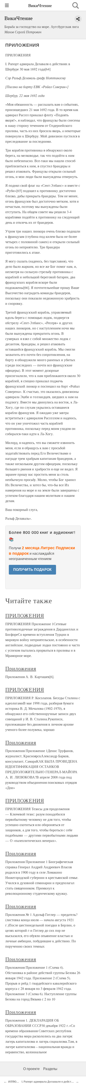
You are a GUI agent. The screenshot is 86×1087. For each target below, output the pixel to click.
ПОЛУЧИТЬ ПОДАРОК (32, 569)
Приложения (20, 668)
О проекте (31, 1069)
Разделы (50, 1069)
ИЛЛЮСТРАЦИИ (18, 1081)
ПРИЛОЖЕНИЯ (24, 615)
